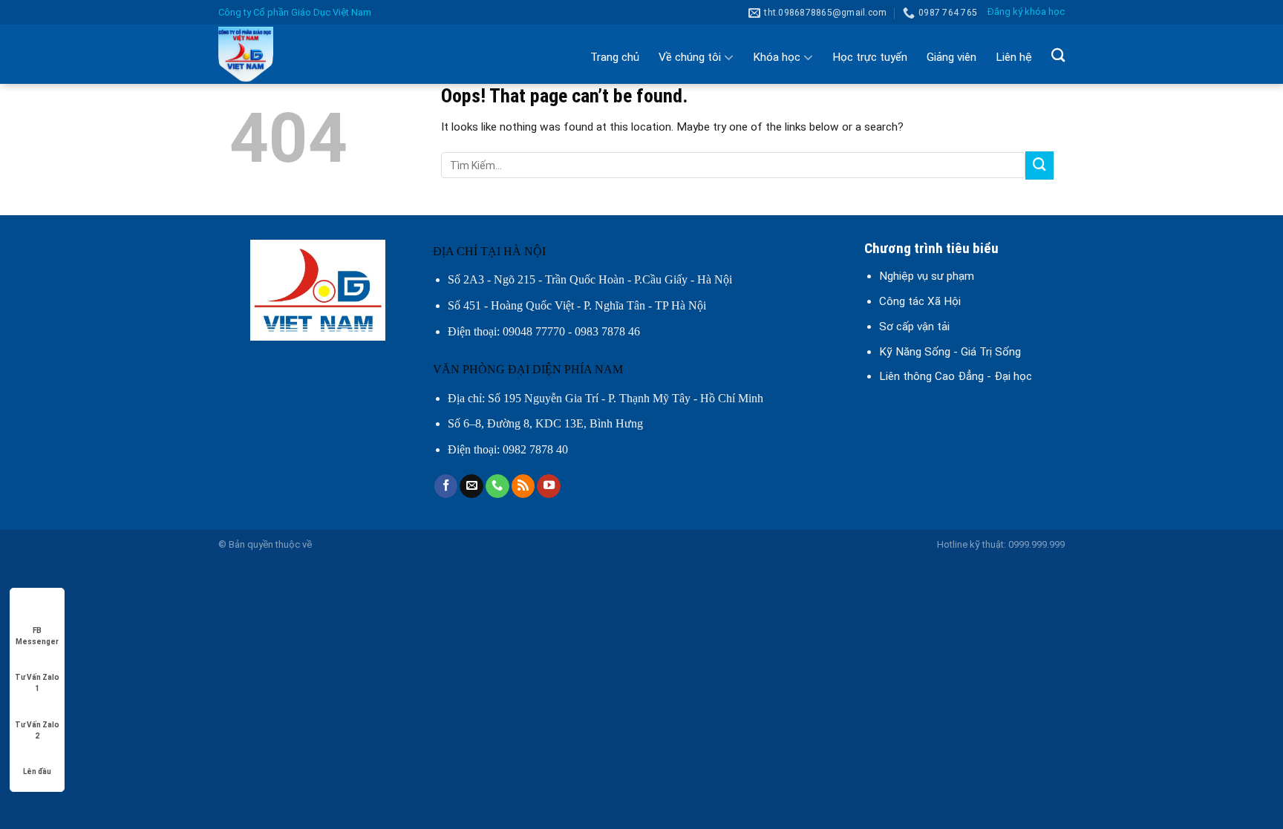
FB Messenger (37, 631)
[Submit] (1039, 165)
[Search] (1058, 55)
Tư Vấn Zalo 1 (37, 678)
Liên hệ (1014, 57)
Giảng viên (951, 57)
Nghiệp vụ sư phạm (926, 276)
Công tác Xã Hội (920, 301)
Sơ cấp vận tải (914, 326)
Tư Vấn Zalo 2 (37, 725)
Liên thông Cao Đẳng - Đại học (955, 376)
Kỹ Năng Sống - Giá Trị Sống (950, 351)
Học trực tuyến (869, 57)
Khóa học (776, 57)
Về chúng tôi (690, 57)
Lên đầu (37, 771)
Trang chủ (614, 57)
